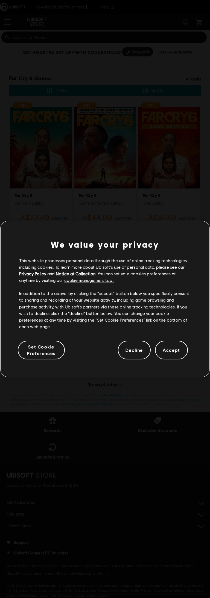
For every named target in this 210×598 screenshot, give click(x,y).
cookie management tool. (89, 280)
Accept (171, 350)
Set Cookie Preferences (41, 350)
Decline (134, 350)
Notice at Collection (75, 273)
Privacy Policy (32, 273)
